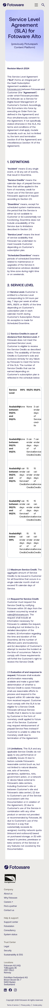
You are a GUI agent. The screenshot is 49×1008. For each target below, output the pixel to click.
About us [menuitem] (8, 893)
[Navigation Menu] (36, 5)
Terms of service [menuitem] (13, 1005)
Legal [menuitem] (6, 946)
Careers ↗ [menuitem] (8, 902)
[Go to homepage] (13, 6)
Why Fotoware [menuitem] (10, 898)
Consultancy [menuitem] (10, 930)
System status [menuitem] (10, 934)
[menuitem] (5, 990)
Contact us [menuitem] (9, 910)
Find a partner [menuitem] (10, 906)
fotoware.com (14, 89)
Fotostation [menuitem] (9, 926)
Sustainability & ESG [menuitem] (13, 954)
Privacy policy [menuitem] (25, 1005)
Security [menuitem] (7, 950)
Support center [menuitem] (11, 922)
